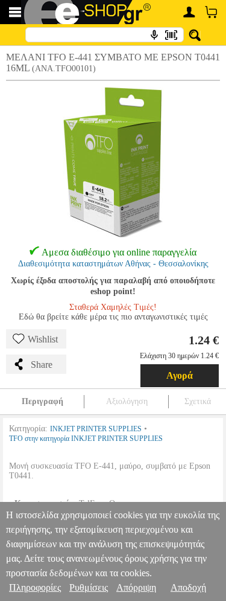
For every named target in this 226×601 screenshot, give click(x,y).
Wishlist (43, 339)
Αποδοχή (188, 587)
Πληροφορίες (35, 587)
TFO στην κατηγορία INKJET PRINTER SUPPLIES (86, 438)
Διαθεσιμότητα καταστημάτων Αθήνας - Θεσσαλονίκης (113, 263)
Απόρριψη (136, 587)
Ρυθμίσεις (88, 587)
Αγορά (179, 375)
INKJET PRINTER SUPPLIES (96, 429)
